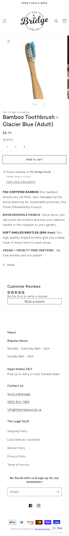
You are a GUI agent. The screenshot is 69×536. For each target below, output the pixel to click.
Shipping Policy (17, 431)
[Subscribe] (58, 492)
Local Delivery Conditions (23, 439)
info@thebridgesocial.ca (24, 409)
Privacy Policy (16, 456)
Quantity (8, 139)
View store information (21, 181)
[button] (5, 21)
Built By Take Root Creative (46, 529)
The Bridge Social (25, 529)
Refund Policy (16, 448)
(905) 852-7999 (18, 402)
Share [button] (11, 264)
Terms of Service (18, 464)
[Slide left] (26, 104)
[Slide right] (43, 104)
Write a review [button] (34, 301)
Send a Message (18, 394)
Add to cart (34, 159)
